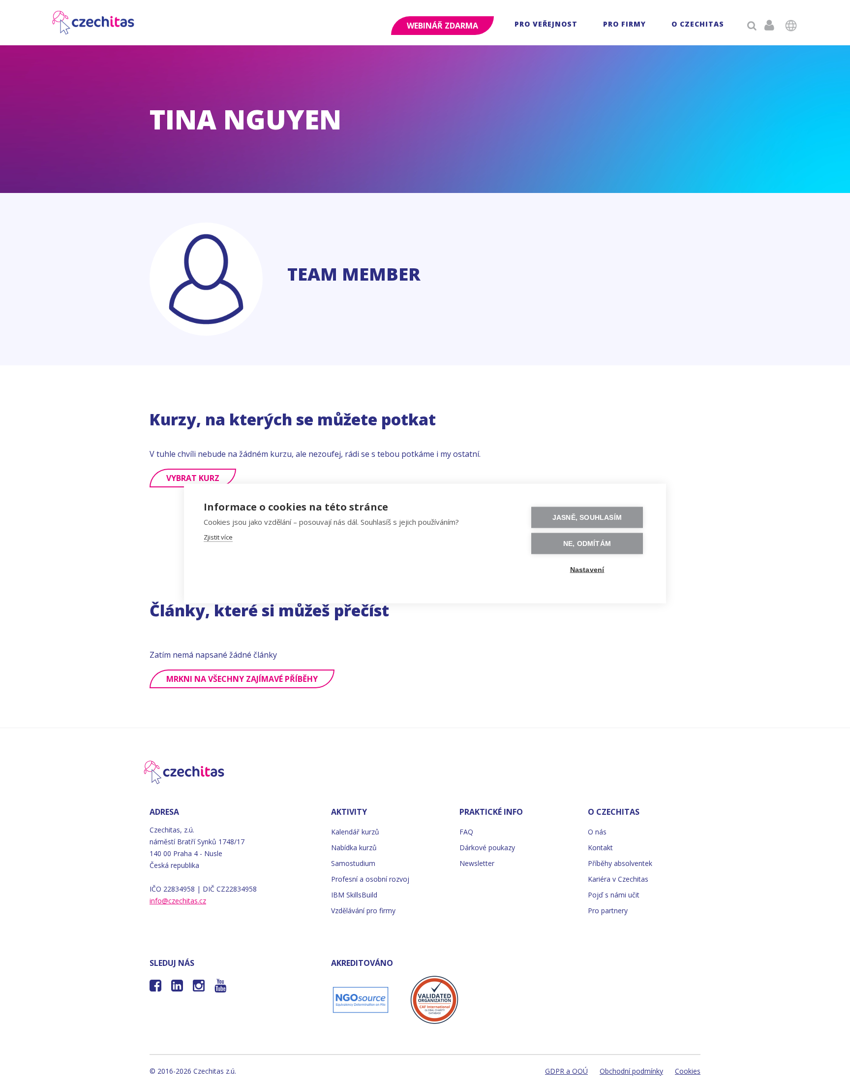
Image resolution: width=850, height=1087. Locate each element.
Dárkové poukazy (487, 847)
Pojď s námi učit (613, 894)
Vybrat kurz (192, 478)
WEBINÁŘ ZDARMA (442, 25)
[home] (93, 22)
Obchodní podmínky (631, 1071)
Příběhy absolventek (620, 863)
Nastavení (587, 570)
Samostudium (353, 863)
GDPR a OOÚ (566, 1071)
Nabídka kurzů (354, 847)
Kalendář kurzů (355, 831)
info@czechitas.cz (178, 900)
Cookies (687, 1071)
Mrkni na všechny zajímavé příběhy (242, 678)
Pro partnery (608, 910)
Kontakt (600, 847)
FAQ (466, 831)
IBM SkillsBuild (354, 894)
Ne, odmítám (587, 543)
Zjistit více (218, 537)
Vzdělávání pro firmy (363, 910)
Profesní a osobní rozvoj (370, 879)
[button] (546, 25)
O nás (597, 831)
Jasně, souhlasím (587, 517)
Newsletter (476, 863)
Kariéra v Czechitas (618, 879)
